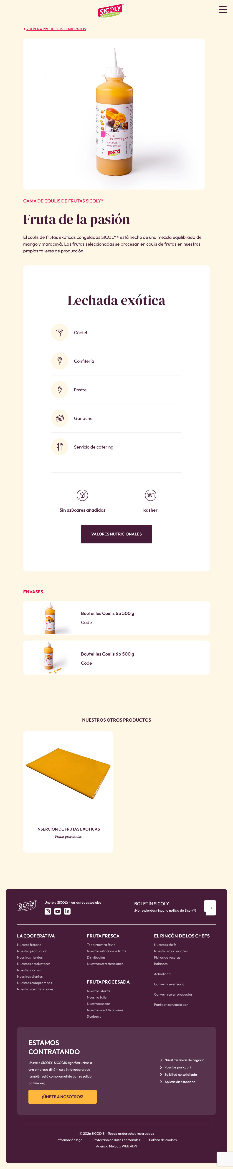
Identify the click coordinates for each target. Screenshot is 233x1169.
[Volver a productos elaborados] (24, 29)
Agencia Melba (107, 1146)
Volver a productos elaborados (56, 29)
